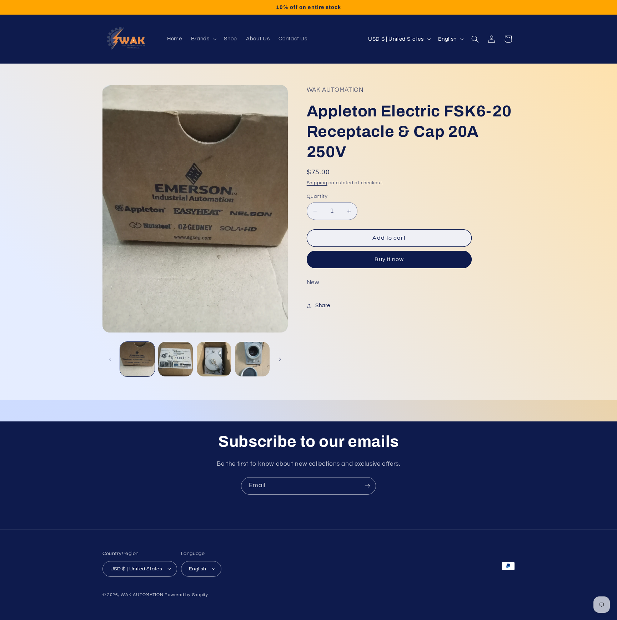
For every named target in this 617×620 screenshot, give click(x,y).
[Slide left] (110, 359)
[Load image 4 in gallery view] (252, 359)
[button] (203, 39)
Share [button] (322, 305)
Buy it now (389, 259)
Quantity (317, 196)
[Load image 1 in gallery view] (137, 359)
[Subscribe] (367, 486)
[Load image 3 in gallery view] (214, 359)
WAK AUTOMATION (142, 594)
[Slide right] (280, 359)
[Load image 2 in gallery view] (175, 359)
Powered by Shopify (186, 594)
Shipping (317, 183)
